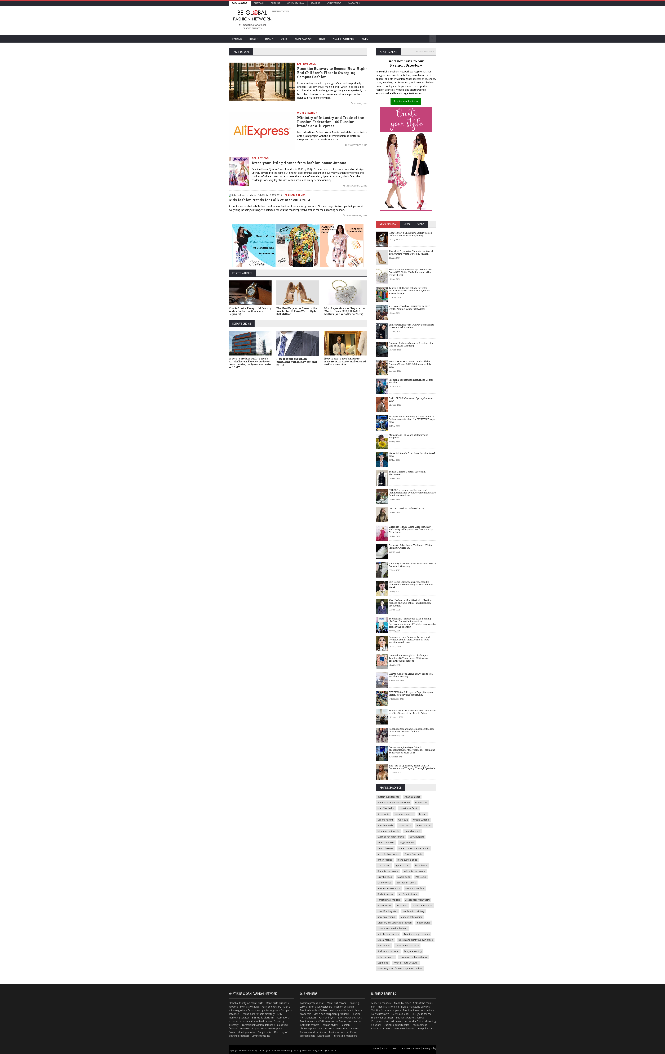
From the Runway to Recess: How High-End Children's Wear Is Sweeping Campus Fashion (332, 72)
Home (376, 1048)
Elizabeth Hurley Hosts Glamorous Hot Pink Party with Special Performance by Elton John (411, 529)
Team (394, 1048)
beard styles (423, 922)
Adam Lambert (412, 796)
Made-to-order (402, 1003)
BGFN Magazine (239, 3)
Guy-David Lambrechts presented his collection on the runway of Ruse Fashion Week (411, 584)
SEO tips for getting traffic (391, 836)
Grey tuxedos (385, 876)
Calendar (275, 3)
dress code (383, 814)
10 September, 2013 (356, 215)
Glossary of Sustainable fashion (395, 922)
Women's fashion (295, 3)
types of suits (403, 865)
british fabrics (385, 859)
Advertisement (334, 3)
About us (315, 3)
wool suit (403, 819)
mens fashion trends (389, 854)
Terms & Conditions (410, 1048)
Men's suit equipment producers (331, 1014)
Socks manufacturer (388, 951)
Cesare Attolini (385, 819)
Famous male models (389, 899)
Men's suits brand (408, 894)
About (385, 1048)
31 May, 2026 (360, 103)
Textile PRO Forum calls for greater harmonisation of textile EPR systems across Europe (409, 290)
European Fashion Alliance (414, 956)
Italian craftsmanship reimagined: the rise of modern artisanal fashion (412, 730)
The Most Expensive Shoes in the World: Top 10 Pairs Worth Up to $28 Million (296, 311)
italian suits (405, 825)
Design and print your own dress (415, 939)
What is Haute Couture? (406, 962)
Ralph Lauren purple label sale (394, 802)
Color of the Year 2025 (407, 945)
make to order (423, 825)
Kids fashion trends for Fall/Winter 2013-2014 (269, 200)
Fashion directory (271, 1006)
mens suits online (414, 888)
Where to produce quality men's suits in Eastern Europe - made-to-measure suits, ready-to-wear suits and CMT (250, 363)
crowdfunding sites (388, 911)
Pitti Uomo (420, 876)
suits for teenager (404, 814)
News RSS (306, 1050)
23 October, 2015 (357, 145)
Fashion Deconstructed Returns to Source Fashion (411, 381)
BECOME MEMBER (424, 51)
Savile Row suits (413, 854)
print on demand (386, 916)
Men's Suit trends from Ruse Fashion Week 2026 (412, 455)
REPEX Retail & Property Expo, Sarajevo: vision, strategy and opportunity (411, 693)
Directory (259, 3)
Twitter (296, 1050)
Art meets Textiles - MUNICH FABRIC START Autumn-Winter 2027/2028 (409, 308)
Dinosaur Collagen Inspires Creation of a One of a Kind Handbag (411, 344)
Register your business (406, 101)
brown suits (421, 802)
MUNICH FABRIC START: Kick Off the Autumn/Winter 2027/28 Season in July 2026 (410, 364)
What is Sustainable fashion (392, 928)
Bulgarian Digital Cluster (325, 1050)
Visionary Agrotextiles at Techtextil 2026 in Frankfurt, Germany (412, 565)
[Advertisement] (370, 20)
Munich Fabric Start (423, 905)
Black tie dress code (388, 871)
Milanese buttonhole (388, 831)
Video (365, 39)
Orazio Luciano (421, 819)
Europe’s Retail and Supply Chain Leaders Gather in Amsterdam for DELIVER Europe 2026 (412, 419)
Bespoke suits (426, 1028)
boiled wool (421, 865)
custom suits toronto (388, 796)
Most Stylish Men (343, 39)
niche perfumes (386, 956)
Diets (284, 39)
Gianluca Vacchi (386, 842)
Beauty (254, 39)
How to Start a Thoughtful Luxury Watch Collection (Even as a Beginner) (250, 311)
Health (269, 39)
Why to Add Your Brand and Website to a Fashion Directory (411, 675)
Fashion (237, 39)
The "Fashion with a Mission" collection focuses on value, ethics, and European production (410, 603)
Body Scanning (385, 894)
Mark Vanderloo (386, 808)
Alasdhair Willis (385, 825)
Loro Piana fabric (409, 808)
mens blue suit (412, 831)
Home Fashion (303, 39)
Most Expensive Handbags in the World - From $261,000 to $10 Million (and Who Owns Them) (344, 311)
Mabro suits (403, 876)
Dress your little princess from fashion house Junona (299, 163)
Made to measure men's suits (414, 848)
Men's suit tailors (336, 1003)
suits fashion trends (388, 934)
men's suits (257, 1003)
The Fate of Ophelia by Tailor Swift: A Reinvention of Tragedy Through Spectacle (412, 767)
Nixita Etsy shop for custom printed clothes (400, 968)
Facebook (285, 1050)
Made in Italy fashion (412, 916)
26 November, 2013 (356, 185)
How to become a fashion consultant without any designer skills (296, 361)
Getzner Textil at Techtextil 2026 (406, 508)
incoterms (402, 905)
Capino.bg (383, 962)
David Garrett (417, 836)
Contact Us (354, 3)
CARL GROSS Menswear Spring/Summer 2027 (411, 399)
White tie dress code (414, 871)
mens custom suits (407, 859)
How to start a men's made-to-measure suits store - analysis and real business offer (345, 361)
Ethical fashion (385, 939)
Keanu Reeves (385, 848)
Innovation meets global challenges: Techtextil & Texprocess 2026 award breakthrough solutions (408, 658)
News (322, 39)
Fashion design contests (417, 934)
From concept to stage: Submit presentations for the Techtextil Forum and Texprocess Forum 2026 (412, 750)
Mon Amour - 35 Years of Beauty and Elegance (408, 436)
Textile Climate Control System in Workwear (407, 473)
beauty (423, 814)
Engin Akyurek (407, 842)
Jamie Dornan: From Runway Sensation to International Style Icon (411, 326)
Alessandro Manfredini (417, 899)
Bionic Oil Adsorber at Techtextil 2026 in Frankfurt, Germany (410, 546)
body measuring (413, 951)
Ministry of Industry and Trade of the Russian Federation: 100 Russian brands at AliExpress (330, 121)
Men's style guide (249, 1006)
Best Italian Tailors (406, 882)
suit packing (384, 865)
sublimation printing (413, 911)
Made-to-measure (381, 1003)
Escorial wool (384, 905)
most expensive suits (389, 888)
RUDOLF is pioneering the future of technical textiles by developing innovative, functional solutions (412, 492)
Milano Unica (384, 882)
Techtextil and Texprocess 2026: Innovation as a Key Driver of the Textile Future (412, 712)
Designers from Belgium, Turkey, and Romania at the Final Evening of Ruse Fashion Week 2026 (409, 639)
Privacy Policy (429, 1048)
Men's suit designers (320, 1006)
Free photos (384, 945)
